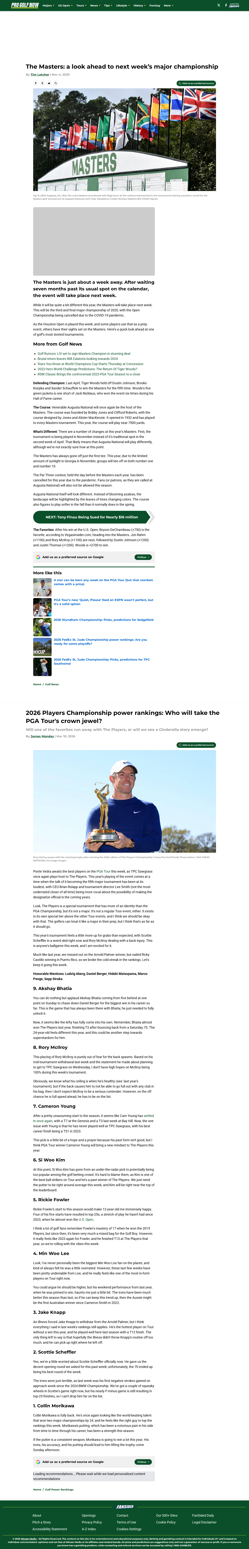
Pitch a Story (41, 1522)
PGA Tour (103, 871)
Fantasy (154, 5)
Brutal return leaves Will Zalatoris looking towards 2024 (78, 359)
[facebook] (226, 5)
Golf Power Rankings (59, 1489)
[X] (218, 5)
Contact (122, 1515)
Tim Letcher (40, 74)
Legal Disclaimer (204, 1522)
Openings (89, 1515)
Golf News (52, 684)
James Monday (42, 736)
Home (37, 684)
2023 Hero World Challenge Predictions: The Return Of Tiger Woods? (87, 369)
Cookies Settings (129, 1529)
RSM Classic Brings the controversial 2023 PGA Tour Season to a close (89, 374)
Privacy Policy (92, 1522)
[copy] (55, 83)
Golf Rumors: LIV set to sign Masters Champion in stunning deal (84, 354)
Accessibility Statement (49, 1529)
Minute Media (28, 1538)
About (36, 1515)
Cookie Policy (166, 1522)
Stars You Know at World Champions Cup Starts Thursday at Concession (90, 364)
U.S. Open (86, 1219)
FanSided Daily (203, 1515)
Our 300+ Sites (166, 1515)
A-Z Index (89, 1529)
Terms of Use (126, 1522)
